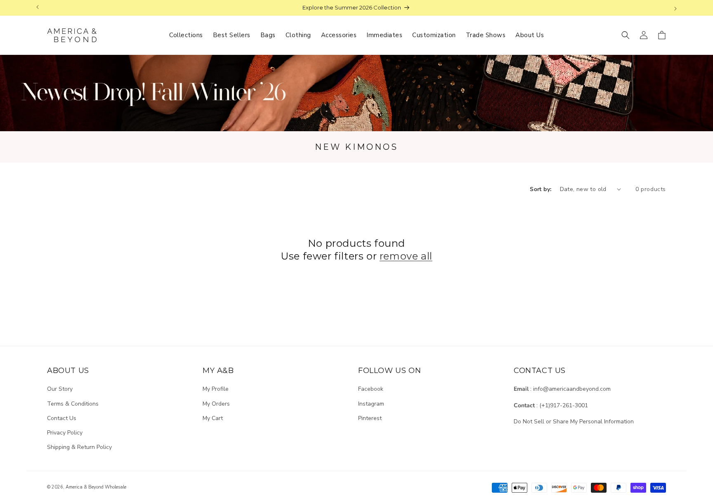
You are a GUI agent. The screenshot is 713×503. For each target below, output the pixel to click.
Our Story (60, 389)
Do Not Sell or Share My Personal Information (574, 421)
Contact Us (61, 418)
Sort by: (540, 189)
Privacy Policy (65, 433)
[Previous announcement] (37, 8)
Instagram (371, 404)
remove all (406, 256)
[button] (625, 35)
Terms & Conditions (73, 404)
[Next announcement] (675, 8)
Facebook (370, 389)
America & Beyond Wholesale (96, 487)
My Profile (216, 389)
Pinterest (370, 418)
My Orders (216, 404)
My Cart (213, 418)
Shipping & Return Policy (79, 447)
